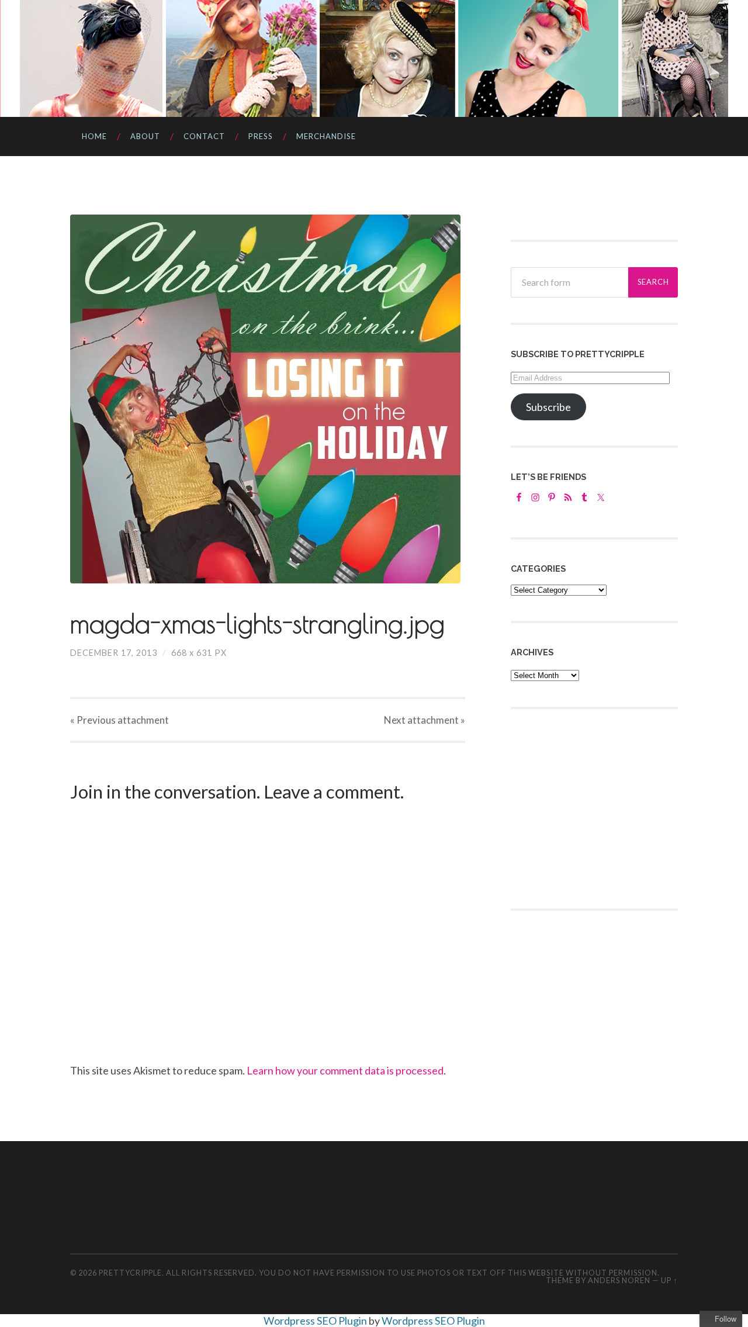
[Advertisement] (598, 807)
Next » (424, 720)
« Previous (119, 720)
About (145, 136)
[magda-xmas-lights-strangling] (267, 399)
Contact (204, 136)
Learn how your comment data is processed (345, 1070)
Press (260, 136)
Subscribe (548, 406)
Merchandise (326, 136)
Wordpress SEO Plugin (316, 1320)
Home (94, 136)
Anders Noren (619, 1280)
